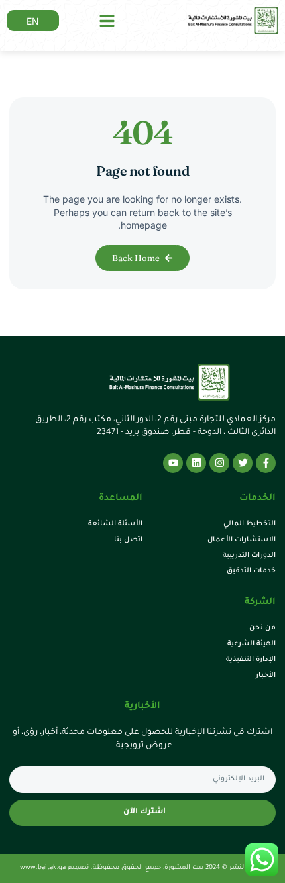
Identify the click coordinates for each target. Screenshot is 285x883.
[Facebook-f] (266, 463)
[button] (107, 20)
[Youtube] (173, 463)
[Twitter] (243, 463)
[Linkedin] (196, 463)
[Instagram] (219, 463)
